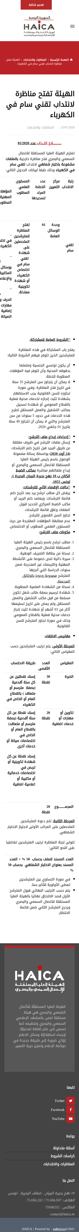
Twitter (60, 1100)
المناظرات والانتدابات (40, 127)
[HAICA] (39, 26)
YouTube (58, 1118)
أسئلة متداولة (64, 1148)
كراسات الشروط (63, 1156)
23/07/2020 (68, 127)
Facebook (58, 1109)
